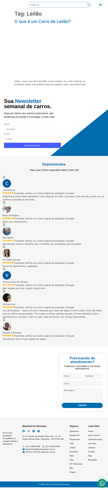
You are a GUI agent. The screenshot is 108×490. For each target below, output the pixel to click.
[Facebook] (23, 431)
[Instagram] (28, 431)
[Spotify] (38, 431)
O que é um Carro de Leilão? (42, 21)
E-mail (7, 134)
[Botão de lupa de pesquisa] (88, 5)
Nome (7, 124)
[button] (100, 5)
